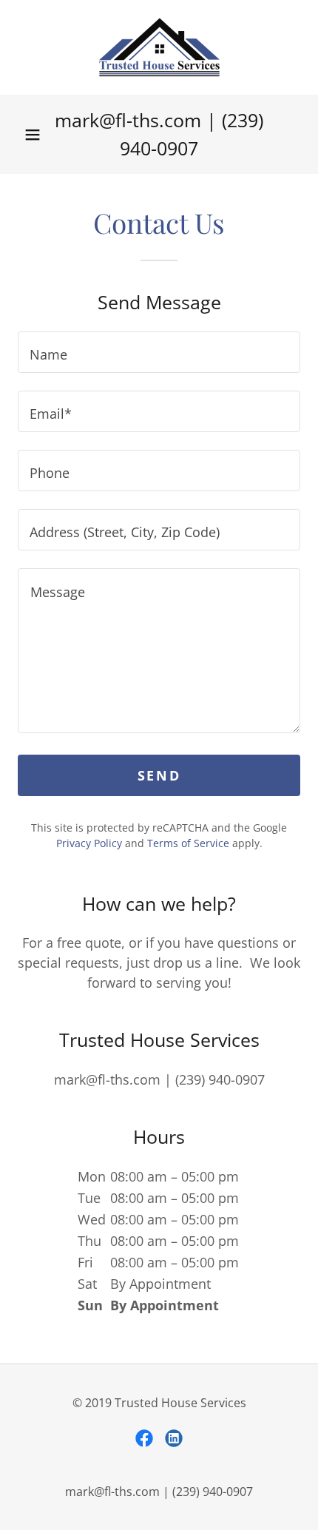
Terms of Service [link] (188, 843)
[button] (32, 134)
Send (159, 775)
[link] (159, 47)
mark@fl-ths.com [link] (128, 119)
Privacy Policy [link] (89, 843)
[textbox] (159, 352)
